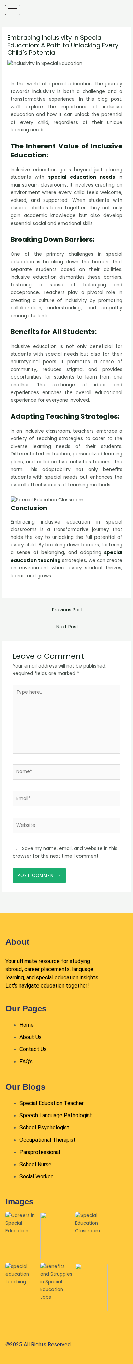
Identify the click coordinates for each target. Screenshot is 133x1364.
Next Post (67, 627)
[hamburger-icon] (12, 10)
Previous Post (67, 610)
